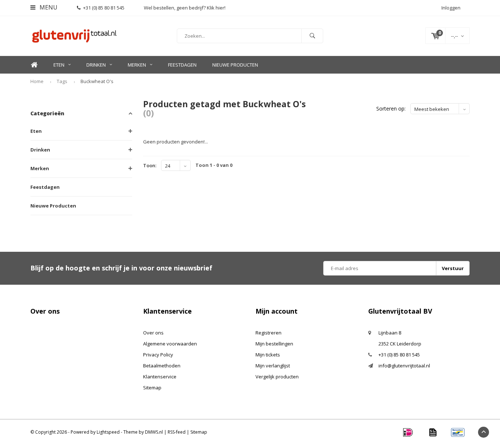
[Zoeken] (312, 36)
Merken (137, 64)
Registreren (268, 332)
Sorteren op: (391, 108)
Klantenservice (159, 376)
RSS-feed (177, 432)
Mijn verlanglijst (272, 365)
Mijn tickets (267, 354)
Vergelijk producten (277, 376)
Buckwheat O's (97, 81)
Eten (58, 64)
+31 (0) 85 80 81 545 (103, 7)
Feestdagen (182, 64)
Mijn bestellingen (274, 343)
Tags (62, 81)
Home (34, 65)
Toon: (149, 165)
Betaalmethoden (161, 365)
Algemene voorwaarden (170, 343)
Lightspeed (108, 432)
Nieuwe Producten (235, 64)
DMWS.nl (154, 432)
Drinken (96, 64)
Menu (47, 7)
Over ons (153, 332)
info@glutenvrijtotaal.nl (404, 365)
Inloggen (450, 7)
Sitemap (152, 387)
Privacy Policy (158, 354)
